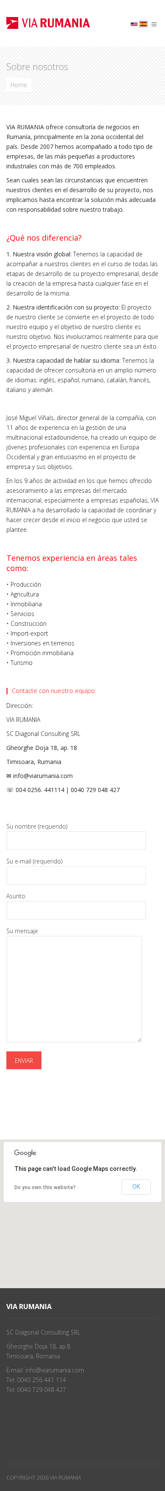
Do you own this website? (45, 1187)
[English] (134, 23)
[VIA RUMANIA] (48, 22)
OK (136, 1186)
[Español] (143, 23)
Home (19, 85)
